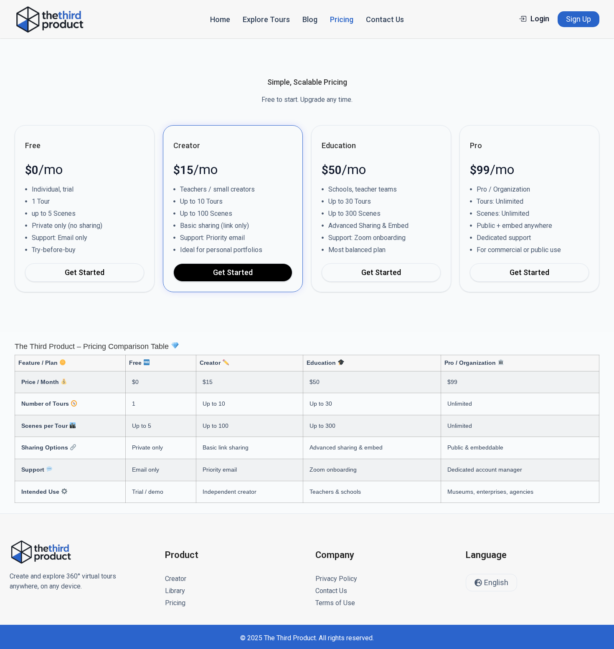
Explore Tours (266, 19)
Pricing (341, 19)
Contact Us (385, 19)
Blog (309, 19)
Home (220, 19)
